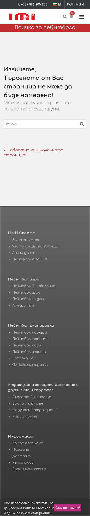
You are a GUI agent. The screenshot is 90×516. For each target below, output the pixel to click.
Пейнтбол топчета (30, 339)
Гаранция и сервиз (29, 469)
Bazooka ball (24, 358)
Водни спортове (27, 403)
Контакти (75, 4)
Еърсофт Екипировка (31, 397)
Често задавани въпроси (35, 246)
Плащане (20, 449)
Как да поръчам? (27, 443)
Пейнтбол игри (26, 292)
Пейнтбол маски (27, 345)
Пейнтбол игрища (29, 352)
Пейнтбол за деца (29, 299)
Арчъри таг (23, 305)
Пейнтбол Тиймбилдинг (33, 286)
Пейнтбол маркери (29, 332)
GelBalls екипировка (30, 365)
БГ (60, 4)
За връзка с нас (26, 240)
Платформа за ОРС (30, 259)
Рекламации (23, 462)
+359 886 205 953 (34, 4)
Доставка (21, 456)
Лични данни (23, 253)
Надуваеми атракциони (34, 410)
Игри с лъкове (24, 416)
